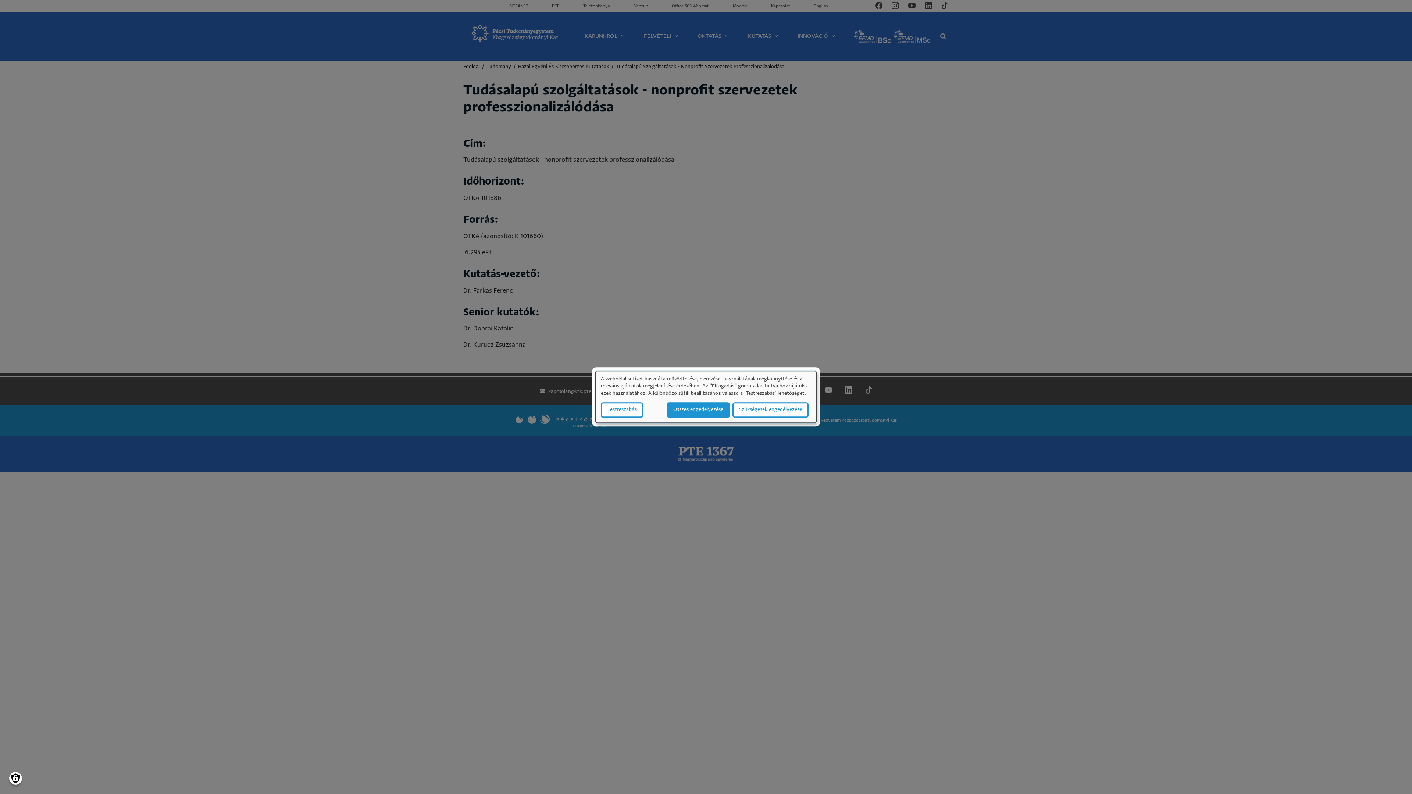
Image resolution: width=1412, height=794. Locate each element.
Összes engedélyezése (698, 410)
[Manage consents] (15, 778)
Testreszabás (622, 410)
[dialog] (706, 397)
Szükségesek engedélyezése (770, 410)
